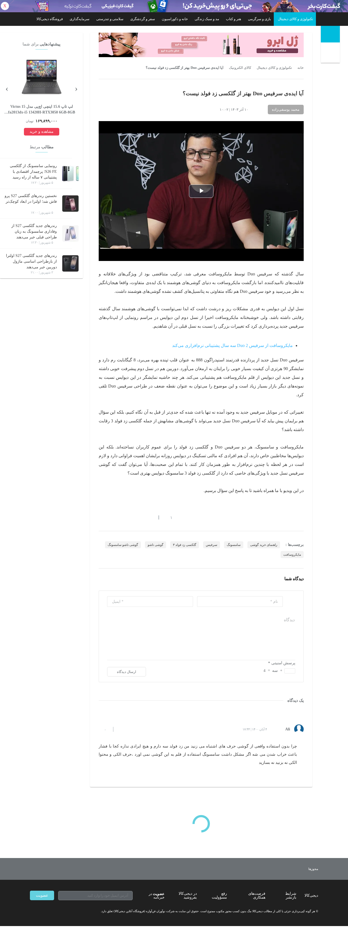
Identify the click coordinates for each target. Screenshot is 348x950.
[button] (168, 517)
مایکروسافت (292, 555)
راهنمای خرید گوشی (263, 545)
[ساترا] (293, 868)
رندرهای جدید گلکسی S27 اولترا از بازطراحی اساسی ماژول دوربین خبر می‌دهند (31, 261)
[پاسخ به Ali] (122, 729)
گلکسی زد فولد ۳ (184, 545)
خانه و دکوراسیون (175, 19)
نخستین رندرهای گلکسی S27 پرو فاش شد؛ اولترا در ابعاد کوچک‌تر (31, 199)
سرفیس (211, 545)
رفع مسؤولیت (219, 895)
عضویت (42, 895)
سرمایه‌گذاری (79, 19)
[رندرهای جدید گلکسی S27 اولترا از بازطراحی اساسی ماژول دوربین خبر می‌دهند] (70, 263)
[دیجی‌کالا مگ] (330, 34)
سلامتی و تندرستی (109, 19)
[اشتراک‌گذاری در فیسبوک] (130, 517)
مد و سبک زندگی (207, 19)
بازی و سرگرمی (259, 19)
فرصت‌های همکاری (256, 895)
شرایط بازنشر (290, 895)
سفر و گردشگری (142, 19)
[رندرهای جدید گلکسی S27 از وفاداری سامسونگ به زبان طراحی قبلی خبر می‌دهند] (70, 233)
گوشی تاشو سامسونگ (123, 545)
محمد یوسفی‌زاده (286, 109)
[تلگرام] (32, 911)
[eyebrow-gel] (201, 45)
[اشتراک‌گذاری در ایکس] (120, 517)
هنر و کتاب (233, 19)
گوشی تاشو (155, 545)
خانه (300, 68)
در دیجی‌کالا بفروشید (188, 895)
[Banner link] (174, 6)
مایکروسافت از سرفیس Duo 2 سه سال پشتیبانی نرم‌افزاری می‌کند (232, 345)
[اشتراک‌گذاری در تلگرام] (101, 517)
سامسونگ (234, 545)
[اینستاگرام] (42, 911)
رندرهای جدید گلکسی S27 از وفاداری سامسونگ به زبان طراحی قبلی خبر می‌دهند (34, 231)
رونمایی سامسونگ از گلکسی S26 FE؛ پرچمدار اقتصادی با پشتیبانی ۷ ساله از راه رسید (33, 171)
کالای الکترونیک (240, 68)
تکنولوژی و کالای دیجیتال (295, 19)
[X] (51, 911)
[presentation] (76, 88)
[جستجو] (331, 53)
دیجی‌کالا (311, 895)
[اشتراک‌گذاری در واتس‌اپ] (110, 517)
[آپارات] (61, 911)
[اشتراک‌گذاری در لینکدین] (140, 517)
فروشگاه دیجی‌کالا (49, 19)
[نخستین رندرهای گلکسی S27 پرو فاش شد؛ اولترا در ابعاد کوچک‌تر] (70, 203)
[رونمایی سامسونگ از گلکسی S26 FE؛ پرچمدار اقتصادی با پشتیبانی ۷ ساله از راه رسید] (70, 173)
